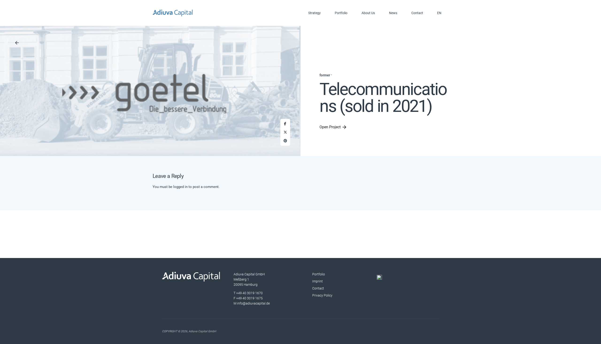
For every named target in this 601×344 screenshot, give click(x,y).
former (325, 75)
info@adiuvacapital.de (253, 303)
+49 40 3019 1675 (249, 298)
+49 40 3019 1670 (249, 293)
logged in (180, 187)
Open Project (330, 127)
